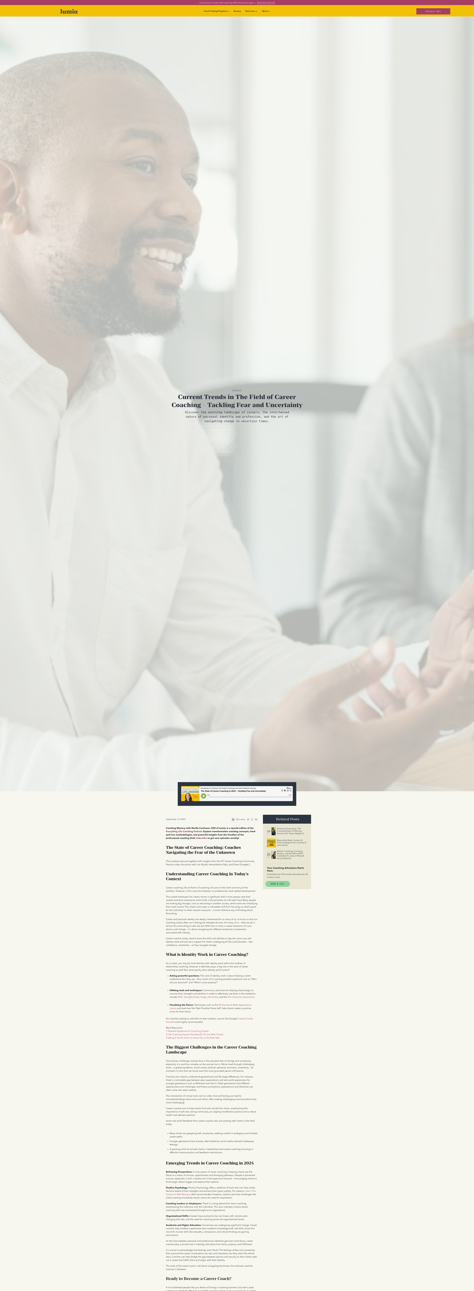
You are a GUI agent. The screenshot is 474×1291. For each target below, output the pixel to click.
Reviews (237, 11)
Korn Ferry (213, 997)
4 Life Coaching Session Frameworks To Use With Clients (194, 1034)
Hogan (203, 997)
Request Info (433, 11)
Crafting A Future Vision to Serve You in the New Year (193, 1038)
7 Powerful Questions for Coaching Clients (187, 1031)
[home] (69, 11)
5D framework (225, 1005)
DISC (180, 997)
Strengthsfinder (191, 997)
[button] (216, 11)
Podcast (237, 390)
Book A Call (278, 883)
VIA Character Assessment (241, 997)
